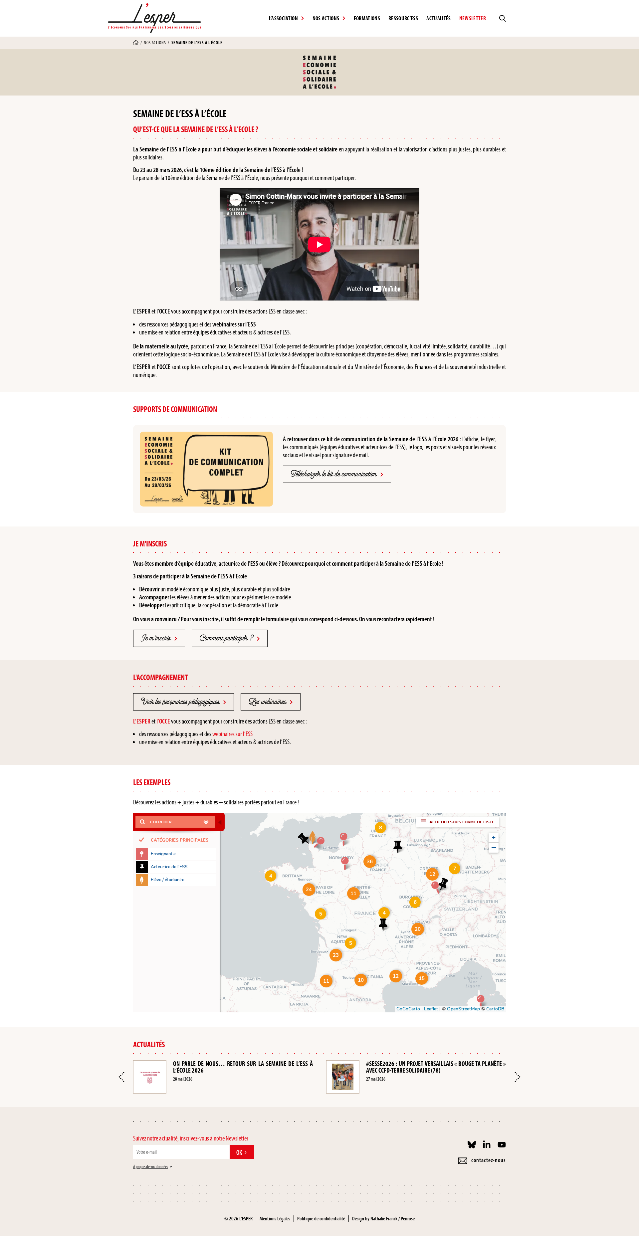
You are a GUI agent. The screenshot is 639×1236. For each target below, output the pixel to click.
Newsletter (472, 18)
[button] (121, 1077)
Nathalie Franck (383, 1218)
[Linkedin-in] (487, 1144)
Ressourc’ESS (403, 18)
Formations (367, 18)
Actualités (438, 18)
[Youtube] (502, 1144)
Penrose (408, 1218)
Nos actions (155, 43)
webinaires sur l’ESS (232, 734)
